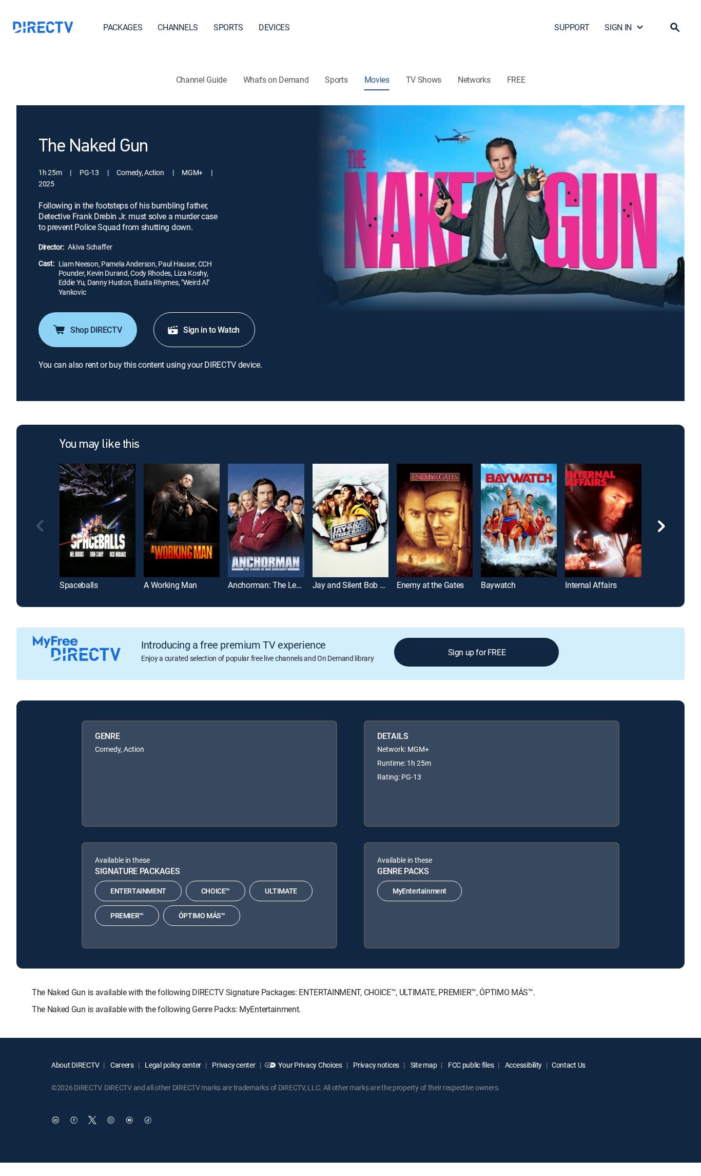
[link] (97, 520)
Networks (474, 79)
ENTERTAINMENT (138, 891)
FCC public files (470, 1065)
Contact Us (569, 1065)
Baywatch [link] (498, 585)
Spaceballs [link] (79, 585)
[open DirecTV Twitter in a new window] (92, 1120)
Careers (121, 1065)
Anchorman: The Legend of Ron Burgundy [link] (301, 585)
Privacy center (233, 1065)
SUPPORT (571, 27)
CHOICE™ (215, 891)
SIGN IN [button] (618, 27)
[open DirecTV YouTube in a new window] (129, 1120)
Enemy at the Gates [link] (430, 585)
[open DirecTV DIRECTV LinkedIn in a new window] (55, 1120)
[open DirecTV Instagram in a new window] (111, 1120)
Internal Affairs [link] (590, 585)
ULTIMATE (281, 891)
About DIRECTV (75, 1065)
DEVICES (274, 27)
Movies (377, 79)
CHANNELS (178, 27)
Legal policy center (172, 1065)
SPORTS (228, 27)
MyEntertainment (419, 891)
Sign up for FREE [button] (477, 652)
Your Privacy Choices (310, 1065)
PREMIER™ (127, 915)
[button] (675, 27)
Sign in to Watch (211, 329)
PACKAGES (122, 27)
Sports (336, 79)
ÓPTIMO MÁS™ (202, 915)
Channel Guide (201, 79)
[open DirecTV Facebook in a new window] (74, 1120)
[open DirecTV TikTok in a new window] (148, 1120)
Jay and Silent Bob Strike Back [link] (365, 585)
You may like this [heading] (100, 445)
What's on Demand (276, 79)
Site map (423, 1065)
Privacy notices (376, 1065)
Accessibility (522, 1065)
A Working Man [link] (170, 585)
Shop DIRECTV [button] (96, 329)
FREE (516, 79)
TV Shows (423, 79)
